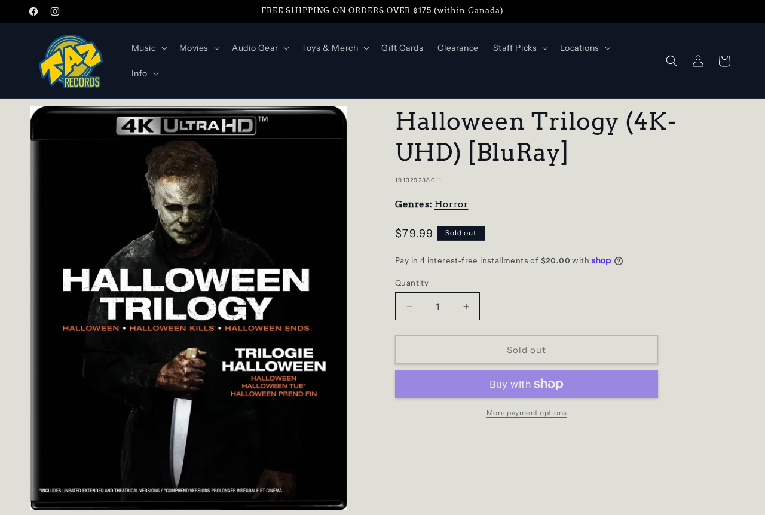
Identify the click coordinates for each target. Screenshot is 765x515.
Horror (451, 204)
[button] (148, 47)
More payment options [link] (526, 412)
